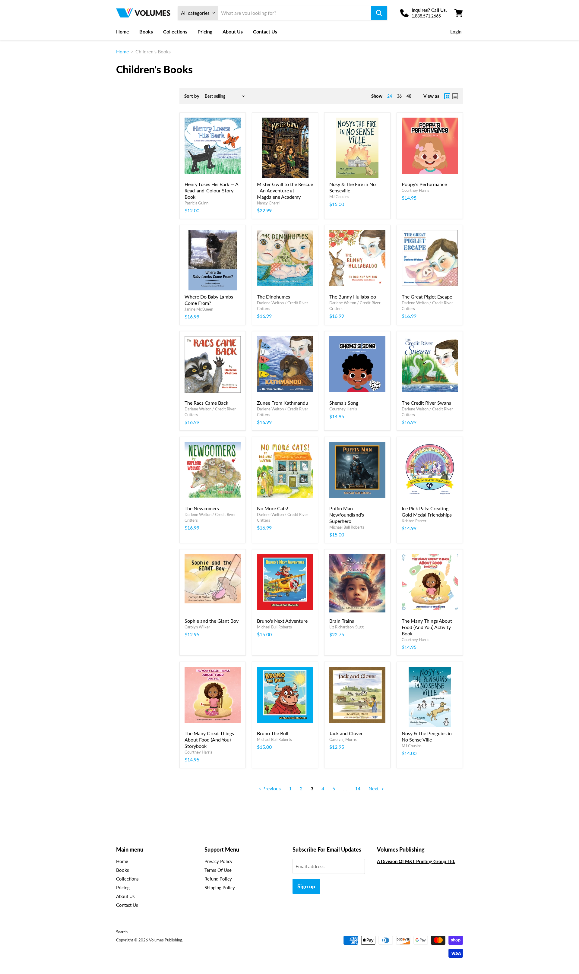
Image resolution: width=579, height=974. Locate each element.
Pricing (205, 31)
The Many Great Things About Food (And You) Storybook (209, 739)
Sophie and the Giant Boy (212, 621)
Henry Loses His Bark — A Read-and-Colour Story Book (211, 190)
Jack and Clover (346, 733)
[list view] (455, 96)
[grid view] (447, 96)
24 (389, 96)
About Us (233, 31)
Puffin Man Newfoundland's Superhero (346, 514)
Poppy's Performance (424, 184)
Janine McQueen (199, 309)
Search (122, 931)
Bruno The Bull (272, 733)
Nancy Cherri (268, 203)
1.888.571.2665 (426, 15)
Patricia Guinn (196, 203)
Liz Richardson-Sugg (346, 627)
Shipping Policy (219, 887)
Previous (271, 788)
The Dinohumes (273, 296)
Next (374, 788)
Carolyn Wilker (197, 627)
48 (409, 96)
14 (357, 788)
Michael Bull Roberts (346, 527)
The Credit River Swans (426, 403)
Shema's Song (343, 403)
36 (399, 96)
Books (146, 31)
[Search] (379, 13)
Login (455, 31)
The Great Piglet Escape (427, 296)
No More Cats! (272, 508)
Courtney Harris (415, 190)
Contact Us (265, 31)
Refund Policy (218, 878)
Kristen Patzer (414, 520)
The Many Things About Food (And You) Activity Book (427, 627)
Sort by (191, 96)
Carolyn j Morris (343, 739)
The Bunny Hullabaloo (352, 296)
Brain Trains (341, 621)
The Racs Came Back (206, 403)
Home (122, 31)
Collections (175, 31)
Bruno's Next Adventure (282, 621)
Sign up (306, 886)
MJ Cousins (339, 196)
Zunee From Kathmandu (282, 403)
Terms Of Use (218, 870)
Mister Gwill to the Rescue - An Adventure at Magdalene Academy (285, 190)
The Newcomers (202, 508)
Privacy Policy (218, 861)
